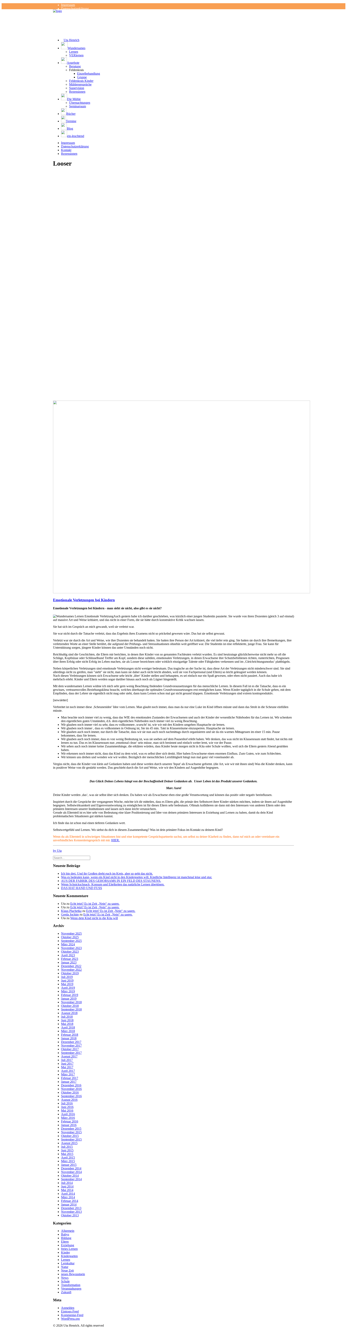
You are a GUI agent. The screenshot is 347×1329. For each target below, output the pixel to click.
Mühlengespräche (80, 84)
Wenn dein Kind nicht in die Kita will (94, 918)
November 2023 (71, 948)
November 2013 (71, 1211)
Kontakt (66, 150)
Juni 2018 (67, 1020)
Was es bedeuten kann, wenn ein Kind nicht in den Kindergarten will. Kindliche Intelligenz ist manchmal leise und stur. (136, 877)
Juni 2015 (67, 1150)
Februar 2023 (69, 959)
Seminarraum (77, 106)
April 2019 (68, 987)
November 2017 (71, 1045)
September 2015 (71, 1139)
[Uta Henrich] (173, 17)
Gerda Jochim (70, 914)
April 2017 (68, 1071)
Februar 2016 (69, 1121)
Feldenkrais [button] (76, 70)
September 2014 (71, 1179)
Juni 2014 (67, 1186)
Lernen (73, 51)
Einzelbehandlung (88, 73)
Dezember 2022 (71, 966)
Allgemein (67, 1230)
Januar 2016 (69, 1125)
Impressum (68, 5)
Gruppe (82, 77)
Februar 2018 (69, 1034)
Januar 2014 (69, 1204)
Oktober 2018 (70, 1005)
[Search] (71, 857)
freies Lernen (69, 1249)
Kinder (65, 1252)
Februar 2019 (69, 995)
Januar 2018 (69, 1038)
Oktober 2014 (70, 1175)
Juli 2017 (67, 1060)
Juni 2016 (67, 1107)
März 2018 (68, 1031)
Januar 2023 (69, 962)
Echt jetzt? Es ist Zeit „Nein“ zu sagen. (94, 903)
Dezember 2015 (71, 1128)
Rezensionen (77, 91)
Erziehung (67, 1245)
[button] (177, 46)
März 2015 (68, 1161)
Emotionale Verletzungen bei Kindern (84, 600)
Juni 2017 (67, 1063)
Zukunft (66, 1292)
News (64, 1277)
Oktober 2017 (70, 1049)
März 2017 (68, 1074)
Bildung (66, 1238)
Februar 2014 (69, 1201)
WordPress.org (70, 1318)
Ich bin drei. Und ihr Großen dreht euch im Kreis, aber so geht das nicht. (107, 873)
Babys (65, 1234)
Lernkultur (68, 1263)
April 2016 (68, 1114)
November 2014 (71, 1172)
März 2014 (68, 1197)
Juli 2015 (67, 1146)
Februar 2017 (69, 1078)
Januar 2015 (69, 1164)
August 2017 (69, 1056)
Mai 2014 (67, 1190)
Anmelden (67, 1308)
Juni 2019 (67, 980)
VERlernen (76, 55)
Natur (64, 1267)
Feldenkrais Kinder (81, 80)
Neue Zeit (67, 1270)
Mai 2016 (67, 1110)
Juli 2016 (67, 1103)
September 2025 (71, 940)
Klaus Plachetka (71, 911)
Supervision (76, 88)
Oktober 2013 (70, 1215)
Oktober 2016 (70, 1092)
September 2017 (71, 1052)
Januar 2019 (69, 998)
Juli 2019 (67, 977)
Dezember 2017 (71, 1042)
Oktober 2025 (70, 937)
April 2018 (68, 1027)
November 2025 (71, 933)
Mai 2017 (67, 1067)
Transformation (70, 1285)
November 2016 (71, 1089)
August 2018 (69, 1013)
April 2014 (68, 1193)
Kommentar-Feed (72, 1315)
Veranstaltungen (71, 1288)
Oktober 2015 (70, 1136)
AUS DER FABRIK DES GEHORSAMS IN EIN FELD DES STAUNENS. (111, 880)
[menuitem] (177, 5)
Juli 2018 (67, 1016)
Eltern (65, 1241)
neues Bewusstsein (73, 1274)
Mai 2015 (67, 1154)
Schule (65, 1281)
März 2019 (68, 991)
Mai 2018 (67, 1024)
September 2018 (71, 1009)
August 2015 (69, 1143)
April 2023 (68, 955)
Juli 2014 (67, 1182)
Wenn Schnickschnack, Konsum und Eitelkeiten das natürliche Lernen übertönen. (112, 884)
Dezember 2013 (71, 1208)
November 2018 (71, 1002)
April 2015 (68, 1157)
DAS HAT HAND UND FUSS (81, 888)
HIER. (115, 840)
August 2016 (69, 1099)
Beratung (75, 66)
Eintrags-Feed (70, 1311)
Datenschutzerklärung (75, 8)
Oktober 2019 (70, 973)
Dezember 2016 (71, 1085)
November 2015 (71, 1132)
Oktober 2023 (70, 951)
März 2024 (68, 944)
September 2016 (71, 1096)
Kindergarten (69, 1256)
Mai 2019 (67, 984)
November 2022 (71, 969)
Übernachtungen (79, 102)
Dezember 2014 (71, 1168)
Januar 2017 (69, 1081)
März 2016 (68, 1117)
